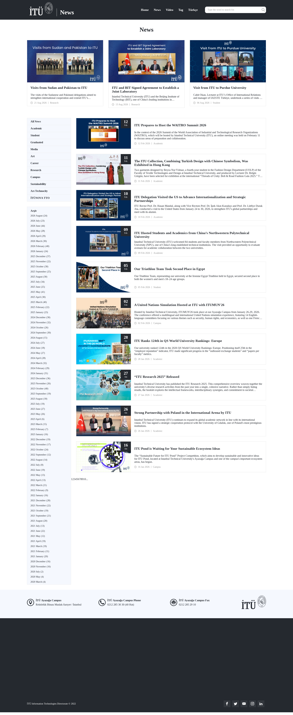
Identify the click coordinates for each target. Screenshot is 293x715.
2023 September (41, 393)
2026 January (39, 251)
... (87, 479)
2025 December (40, 256)
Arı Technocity (39, 191)
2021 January (39, 556)
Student (35, 135)
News (157, 10)
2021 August (39, 521)
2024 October (39, 327)
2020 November (41, 566)
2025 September (41, 271)
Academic (36, 128)
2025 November (41, 261)
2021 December (40, 500)
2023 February (39, 429)
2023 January (39, 434)
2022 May (38, 475)
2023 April (37, 419)
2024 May (38, 353)
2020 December (40, 561)
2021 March (39, 546)
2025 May (38, 292)
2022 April (38, 480)
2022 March (39, 485)
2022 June (38, 470)
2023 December (40, 378)
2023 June (38, 409)
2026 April (38, 236)
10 (84, 479)
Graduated (37, 142)
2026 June (38, 226)
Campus (35, 177)
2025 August (39, 276)
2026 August (39, 215)
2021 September (41, 515)
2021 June (38, 531)
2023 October (39, 388)
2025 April (38, 297)
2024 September (41, 332)
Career (35, 163)
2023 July (38, 404)
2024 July (38, 343)
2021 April (38, 541)
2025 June (38, 287)
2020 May (37, 576)
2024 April (38, 358)
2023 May (38, 414)
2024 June (38, 348)
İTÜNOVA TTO (40, 197)
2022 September (41, 454)
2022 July (37, 465)
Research (36, 170)
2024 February (40, 368)
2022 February (39, 490)
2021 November (41, 505)
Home (145, 10)
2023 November (41, 383)
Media (34, 149)
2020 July (37, 571)
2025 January (39, 312)
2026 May (38, 231)
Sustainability (38, 184)
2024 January (39, 373)
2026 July (38, 221)
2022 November (41, 444)
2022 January (39, 495)
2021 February (40, 551)
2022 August (39, 460)
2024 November (41, 322)
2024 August (39, 337)
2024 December (40, 317)
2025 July (38, 282)
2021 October (39, 510)
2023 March (39, 424)
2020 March (38, 582)
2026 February (40, 246)
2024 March (39, 363)
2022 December (40, 439)
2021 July (38, 526)
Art (33, 156)
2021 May (38, 536)
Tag (180, 10)
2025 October (39, 266)
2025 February (40, 307)
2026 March (39, 241)
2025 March (39, 302)
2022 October (39, 449)
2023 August (39, 399)
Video (169, 10)
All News (36, 121)
